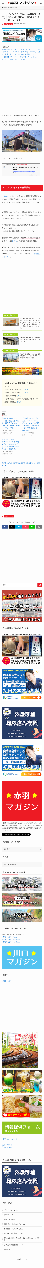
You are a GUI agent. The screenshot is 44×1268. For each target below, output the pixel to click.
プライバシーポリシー (12, 1210)
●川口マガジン (7, 981)
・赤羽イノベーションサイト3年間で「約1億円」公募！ (22, 52)
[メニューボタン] (3, 3)
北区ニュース (9, 24)
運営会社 (7, 1249)
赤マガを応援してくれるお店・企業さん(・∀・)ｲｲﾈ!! (22, 1239)
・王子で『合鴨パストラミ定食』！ (14, 59)
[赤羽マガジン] (22, 3)
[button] (5, 527)
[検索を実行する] (39, 585)
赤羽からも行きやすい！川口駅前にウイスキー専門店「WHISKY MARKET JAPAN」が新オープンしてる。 (11, 423)
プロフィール (9, 1215)
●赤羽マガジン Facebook (11, 942)
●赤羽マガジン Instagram (11, 939)
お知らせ (5, 196)
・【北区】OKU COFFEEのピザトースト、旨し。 (20, 57)
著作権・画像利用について (13, 1233)
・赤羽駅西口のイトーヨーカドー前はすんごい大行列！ (21, 49)
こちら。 (26, 389)
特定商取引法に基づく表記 (13, 1229)
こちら (14, 241)
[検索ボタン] (41, 3)
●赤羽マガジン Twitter (9, 937)
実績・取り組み (9, 1219)
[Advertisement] (22, 85)
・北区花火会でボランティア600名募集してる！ (19, 54)
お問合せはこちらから (10, 1139)
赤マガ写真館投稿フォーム (13, 1245)
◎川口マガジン (7, 1145)
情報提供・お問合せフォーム (14, 1224)
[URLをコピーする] (39, 527)
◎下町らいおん (7, 1147)
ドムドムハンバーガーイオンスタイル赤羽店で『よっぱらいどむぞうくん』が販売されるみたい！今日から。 (10, 444)
